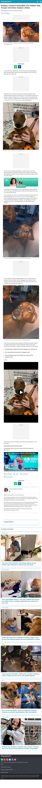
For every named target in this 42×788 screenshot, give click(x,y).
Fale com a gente (4, 772)
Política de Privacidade (5, 767)
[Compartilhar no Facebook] (19, 66)
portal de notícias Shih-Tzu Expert (21, 196)
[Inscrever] (15, 760)
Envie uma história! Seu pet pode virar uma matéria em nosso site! (14, 762)
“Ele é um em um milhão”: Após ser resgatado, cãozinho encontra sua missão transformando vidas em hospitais (19, 711)
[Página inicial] (18, 1)
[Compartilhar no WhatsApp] (15, 66)
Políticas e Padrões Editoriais (7, 769)
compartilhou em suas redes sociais (13, 100)
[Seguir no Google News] (5, 760)
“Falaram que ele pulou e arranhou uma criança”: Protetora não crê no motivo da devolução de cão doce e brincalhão (20, 747)
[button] (37, 1)
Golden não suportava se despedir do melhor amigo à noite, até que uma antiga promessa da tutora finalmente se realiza (21, 638)
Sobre (2, 764)
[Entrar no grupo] (2, 760)
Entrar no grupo (21, 186)
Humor (9, 13)
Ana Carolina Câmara (5, 12)
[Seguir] (7, 760)
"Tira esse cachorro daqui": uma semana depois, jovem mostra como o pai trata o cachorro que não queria (19, 564)
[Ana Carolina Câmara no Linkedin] (9, 491)
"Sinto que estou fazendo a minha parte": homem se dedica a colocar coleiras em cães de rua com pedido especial (20, 674)
